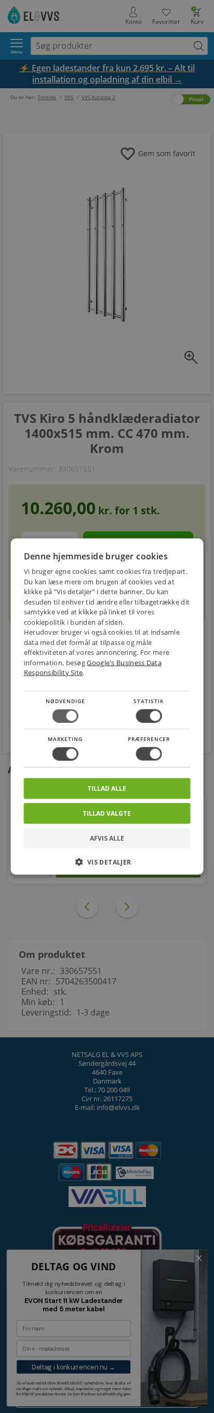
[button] (107, 866)
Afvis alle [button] (107, 838)
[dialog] (107, 706)
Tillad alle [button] (106, 788)
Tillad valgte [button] (107, 813)
